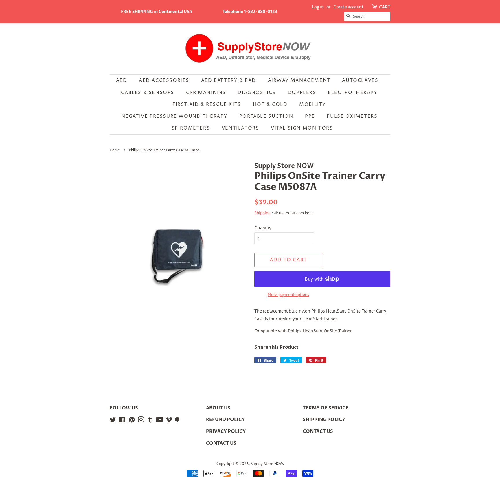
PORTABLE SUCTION (266, 116)
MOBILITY (312, 104)
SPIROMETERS (191, 128)
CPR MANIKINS (206, 92)
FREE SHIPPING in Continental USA (156, 11)
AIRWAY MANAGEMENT (299, 80)
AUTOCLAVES (360, 80)
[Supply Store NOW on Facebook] (122, 420)
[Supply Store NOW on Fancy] (177, 420)
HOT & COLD (270, 104)
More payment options (288, 294)
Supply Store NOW (267, 463)
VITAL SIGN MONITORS (302, 128)
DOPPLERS (302, 92)
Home (115, 150)
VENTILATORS (240, 128)
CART (384, 7)
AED (121, 80)
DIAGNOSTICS (257, 92)
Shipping (262, 213)
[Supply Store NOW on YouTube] (159, 420)
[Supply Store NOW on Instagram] (141, 420)
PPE (310, 116)
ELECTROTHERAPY (352, 92)
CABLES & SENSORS (147, 92)
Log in (318, 7)
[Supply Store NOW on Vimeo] (169, 420)
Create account (348, 7)
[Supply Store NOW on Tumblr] (150, 420)
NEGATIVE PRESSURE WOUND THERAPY (174, 116)
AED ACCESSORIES (164, 80)
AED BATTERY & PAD (228, 80)
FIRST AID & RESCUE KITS (206, 104)
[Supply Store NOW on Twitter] (113, 420)
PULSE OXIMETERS (352, 116)
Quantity (262, 228)
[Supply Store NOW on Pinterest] (131, 420)
